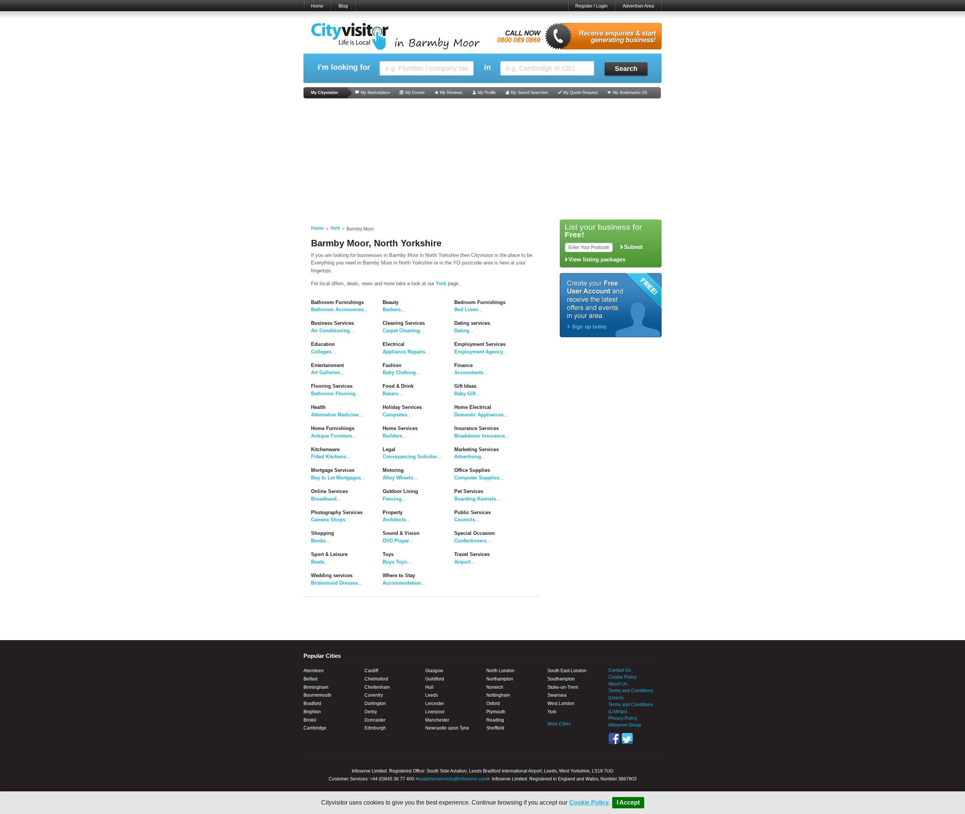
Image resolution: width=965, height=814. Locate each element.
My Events (415, 92)
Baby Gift (465, 393)
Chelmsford (376, 679)
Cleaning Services (404, 323)
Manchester (437, 720)
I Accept (628, 802)
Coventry (374, 695)
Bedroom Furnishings (479, 302)
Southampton (561, 679)
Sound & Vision (401, 533)
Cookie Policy (589, 802)
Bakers (390, 393)
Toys (388, 554)
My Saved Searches (529, 92)
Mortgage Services (332, 470)
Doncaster (375, 720)
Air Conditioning (330, 330)
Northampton (499, 679)
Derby (371, 711)
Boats (317, 562)
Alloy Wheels (398, 478)
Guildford (434, 679)
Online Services (329, 491)
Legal (389, 449)
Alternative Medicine (334, 415)
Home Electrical (472, 407)
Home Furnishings (332, 428)
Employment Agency (478, 352)
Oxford (493, 703)
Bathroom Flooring (333, 393)
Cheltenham (377, 687)
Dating (461, 330)
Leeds (431, 695)
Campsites (395, 415)
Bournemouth (317, 695)
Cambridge (314, 728)
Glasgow (434, 670)
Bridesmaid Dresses (334, 583)
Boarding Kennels (475, 499)
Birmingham (315, 687)
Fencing (392, 499)
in (487, 67)
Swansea (557, 695)
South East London (567, 670)
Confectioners (470, 541)
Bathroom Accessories (337, 309)
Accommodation (402, 583)
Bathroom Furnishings (337, 302)
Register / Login (591, 6)
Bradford (312, 703)
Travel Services (472, 554)
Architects (394, 519)
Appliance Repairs (404, 352)
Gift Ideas (465, 386)
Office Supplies (472, 470)
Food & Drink (398, 386)
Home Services (400, 428)
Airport (462, 562)
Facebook (614, 738)
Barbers (392, 309)
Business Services (332, 323)
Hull (429, 687)
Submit (633, 247)
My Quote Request (580, 92)
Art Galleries (325, 372)
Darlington (375, 703)
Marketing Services (476, 449)
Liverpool (434, 711)
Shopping (322, 533)
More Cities (559, 723)
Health (318, 407)
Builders (392, 436)
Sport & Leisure (329, 554)
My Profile (487, 92)
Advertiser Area (638, 6)
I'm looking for (344, 67)
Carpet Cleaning (401, 330)
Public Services (472, 512)
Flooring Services (331, 386)
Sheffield (495, 728)
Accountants (468, 372)
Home (317, 6)
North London (500, 670)
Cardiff (371, 670)
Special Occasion (474, 533)
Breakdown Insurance (479, 436)
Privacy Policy (622, 718)
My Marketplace (375, 92)
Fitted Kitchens (328, 456)
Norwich (494, 687)
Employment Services (479, 344)
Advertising (467, 456)
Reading (495, 720)
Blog (343, 6)
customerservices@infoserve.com (452, 779)
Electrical (393, 344)
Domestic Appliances (479, 415)
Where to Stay (399, 575)
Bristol (309, 720)
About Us (617, 684)
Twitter (627, 738)
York (335, 228)
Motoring (393, 470)
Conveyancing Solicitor (410, 456)
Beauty (390, 302)
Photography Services (337, 512)
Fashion (392, 365)
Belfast (310, 679)
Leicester (434, 703)
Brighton (312, 711)
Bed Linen (466, 309)
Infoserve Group (624, 725)
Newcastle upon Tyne (447, 728)
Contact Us (619, 670)
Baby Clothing (399, 372)
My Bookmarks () (630, 92)
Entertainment (327, 365)
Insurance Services (476, 428)
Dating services (472, 323)
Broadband (324, 499)
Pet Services (468, 491)
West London (560, 703)
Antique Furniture (331, 436)
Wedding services (331, 575)
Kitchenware (325, 449)
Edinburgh (375, 728)
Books (318, 541)
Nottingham (498, 695)
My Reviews (451, 92)
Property (393, 512)
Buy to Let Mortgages (336, 478)
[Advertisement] (482, 159)
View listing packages (596, 259)
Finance (463, 365)
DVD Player (396, 541)
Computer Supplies (476, 478)
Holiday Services (402, 407)
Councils (464, 519)
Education (323, 344)
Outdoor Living (400, 491)
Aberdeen (313, 670)
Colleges (321, 352)
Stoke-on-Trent (562, 687)
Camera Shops (328, 519)
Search (626, 68)
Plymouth (495, 711)
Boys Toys (395, 562)
